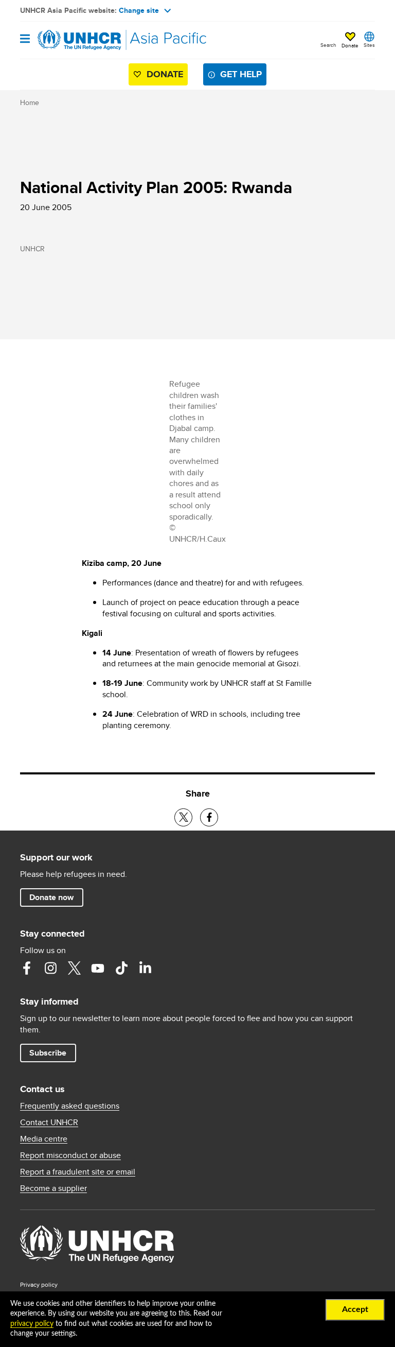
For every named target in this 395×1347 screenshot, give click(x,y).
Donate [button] (350, 45)
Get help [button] (241, 74)
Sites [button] (369, 44)
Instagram (50, 968)
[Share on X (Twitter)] (183, 817)
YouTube (97, 968)
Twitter (74, 968)
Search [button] (328, 44)
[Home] (72, 40)
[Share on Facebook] (209, 817)
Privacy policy (39, 1284)
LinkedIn (145, 968)
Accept (355, 1309)
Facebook (26, 968)
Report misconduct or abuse (70, 1155)
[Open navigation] (25, 39)
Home (29, 102)
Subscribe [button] (47, 1053)
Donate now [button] (51, 897)
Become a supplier (53, 1188)
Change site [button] (139, 10)
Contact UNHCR (49, 1122)
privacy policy (31, 1323)
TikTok (121, 968)
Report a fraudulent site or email (77, 1172)
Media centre (43, 1139)
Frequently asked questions (69, 1106)
